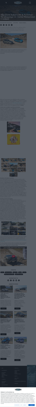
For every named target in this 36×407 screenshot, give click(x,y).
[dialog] (18, 397)
